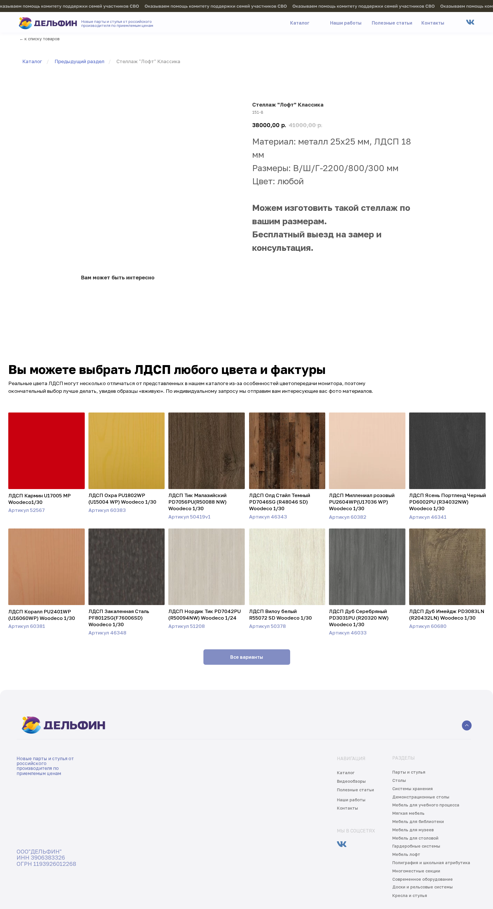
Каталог (32, 61)
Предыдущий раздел (79, 61)
